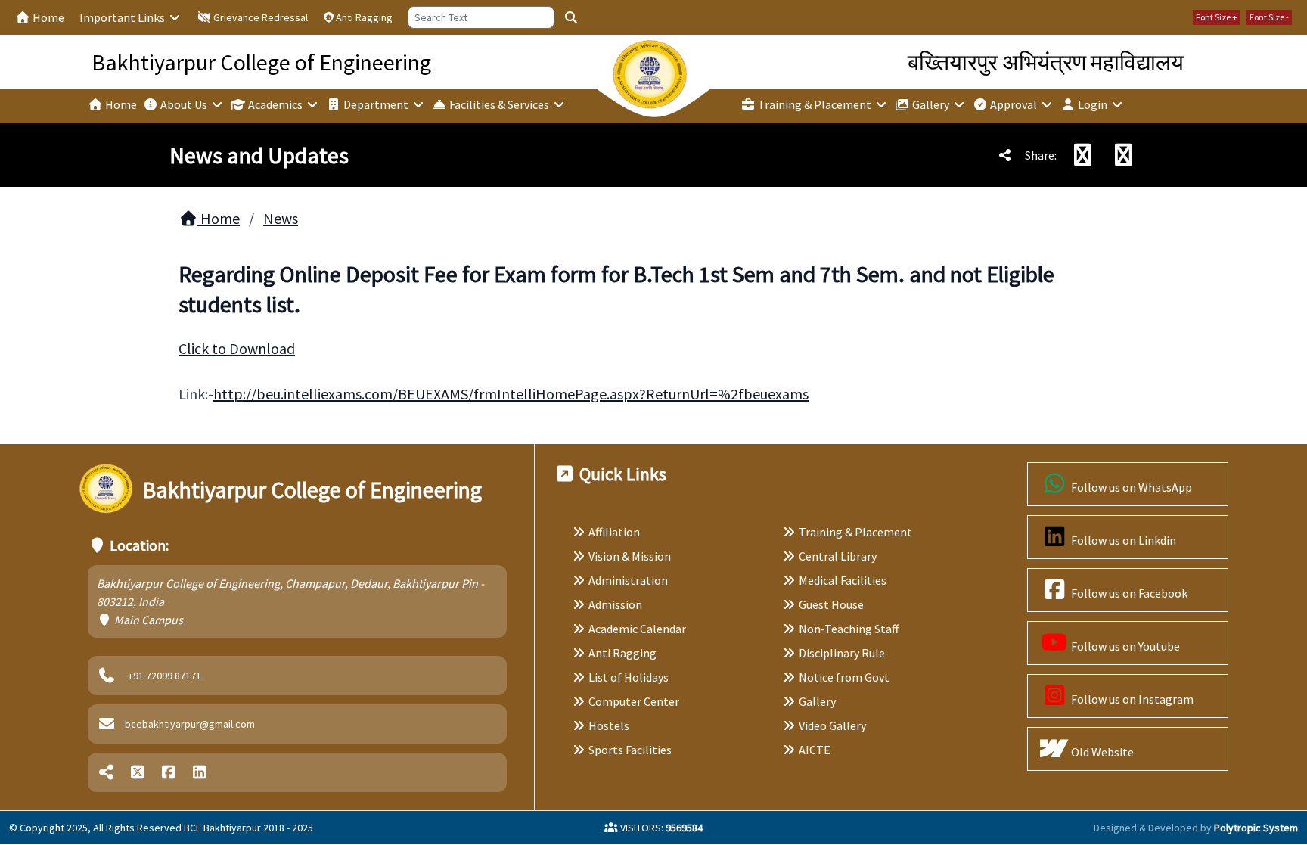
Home (47, 17)
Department (376, 104)
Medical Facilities (842, 580)
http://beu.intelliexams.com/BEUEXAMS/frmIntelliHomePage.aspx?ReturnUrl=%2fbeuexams (511, 393)
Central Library (838, 556)
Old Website (1101, 752)
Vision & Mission (629, 556)
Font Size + (1216, 17)
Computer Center (633, 701)
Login (1093, 104)
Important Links (123, 17)
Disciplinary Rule (842, 652)
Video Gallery (832, 725)
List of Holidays (628, 677)
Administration (628, 580)
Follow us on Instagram (1131, 699)
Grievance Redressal (259, 17)
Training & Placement (815, 104)
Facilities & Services (499, 104)
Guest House (831, 604)
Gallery (931, 104)
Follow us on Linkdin (1122, 540)
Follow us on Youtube (1124, 646)
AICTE (814, 749)
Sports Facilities (630, 749)
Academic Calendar (637, 628)
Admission (615, 604)
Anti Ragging (364, 17)
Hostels (608, 725)
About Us (184, 104)
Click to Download (237, 348)
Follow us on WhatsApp (1130, 487)
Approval (1013, 104)
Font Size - (1269, 17)
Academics (275, 104)
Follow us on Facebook (1128, 593)
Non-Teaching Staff (849, 628)
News (280, 218)
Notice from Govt (844, 677)
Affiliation (614, 531)
